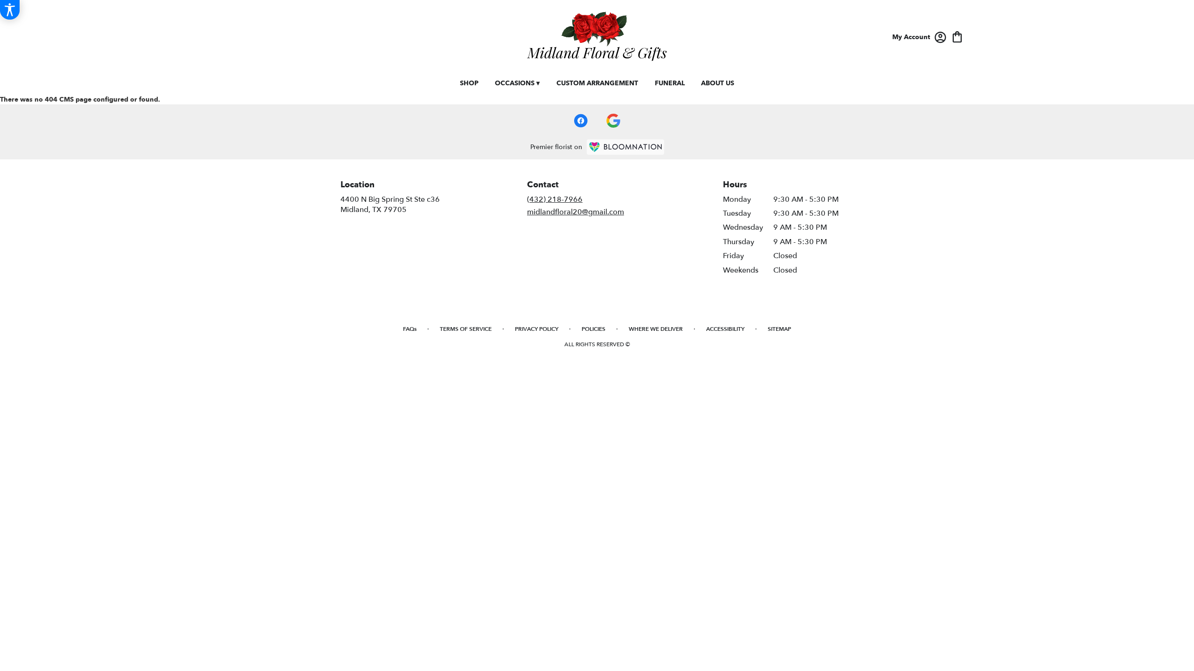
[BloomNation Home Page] (625, 147)
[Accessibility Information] (10, 10)
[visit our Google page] (613, 121)
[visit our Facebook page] (580, 121)
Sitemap (779, 329)
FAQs (410, 329)
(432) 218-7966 (555, 199)
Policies (593, 329)
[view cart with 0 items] (957, 36)
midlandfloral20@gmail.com (575, 212)
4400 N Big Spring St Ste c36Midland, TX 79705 (390, 204)
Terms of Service (466, 329)
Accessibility (725, 329)
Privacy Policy (536, 329)
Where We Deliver (656, 329)
